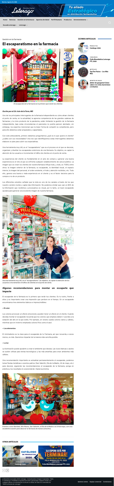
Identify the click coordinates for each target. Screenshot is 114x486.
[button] (109, 22)
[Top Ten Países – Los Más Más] (83, 72)
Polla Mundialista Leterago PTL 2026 (56, 464)
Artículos (93, 69)
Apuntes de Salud (96, 80)
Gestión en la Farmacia (11, 39)
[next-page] (7, 470)
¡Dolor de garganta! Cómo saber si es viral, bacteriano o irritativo (100, 85)
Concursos (56, 462)
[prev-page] (3, 470)
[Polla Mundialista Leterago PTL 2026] (56, 456)
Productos (20, 462)
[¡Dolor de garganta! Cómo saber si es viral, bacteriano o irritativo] (83, 84)
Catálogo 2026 (20, 464)
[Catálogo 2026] (20, 456)
